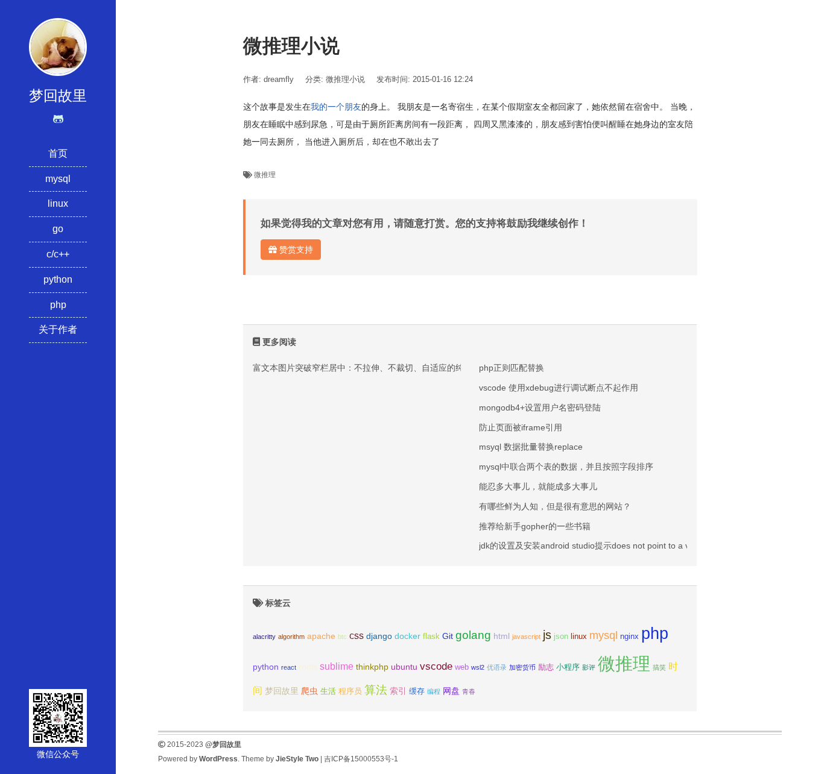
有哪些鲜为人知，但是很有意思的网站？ (555, 506)
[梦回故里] (58, 46)
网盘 (451, 691)
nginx (629, 636)
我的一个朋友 (336, 107)
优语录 (497, 667)
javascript (526, 636)
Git (447, 636)
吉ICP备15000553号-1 (361, 759)
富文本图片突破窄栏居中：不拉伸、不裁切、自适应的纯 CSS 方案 (377, 368)
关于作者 (58, 329)
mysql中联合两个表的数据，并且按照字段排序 (566, 466)
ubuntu (404, 667)
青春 (468, 691)
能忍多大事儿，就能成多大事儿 (538, 486)
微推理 (265, 175)
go (57, 229)
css (356, 636)
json (561, 636)
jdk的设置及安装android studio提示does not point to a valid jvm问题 (607, 545)
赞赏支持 (295, 249)
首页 (58, 153)
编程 (433, 691)
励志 (546, 667)
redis (308, 667)
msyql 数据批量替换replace (531, 447)
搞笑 (659, 667)
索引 (398, 691)
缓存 (417, 691)
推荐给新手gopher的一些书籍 (535, 526)
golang (473, 635)
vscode (436, 666)
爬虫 (309, 691)
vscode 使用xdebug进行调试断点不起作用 (558, 387)
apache (321, 636)
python (57, 279)
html (501, 636)
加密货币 (522, 667)
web (462, 667)
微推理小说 (345, 79)
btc (342, 636)
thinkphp (372, 667)
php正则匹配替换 (511, 368)
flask (431, 636)
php (58, 305)
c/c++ (57, 254)
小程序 (568, 667)
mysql (58, 179)
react (288, 667)
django (379, 636)
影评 (588, 667)
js (547, 634)
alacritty (264, 636)
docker (407, 636)
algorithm (291, 636)
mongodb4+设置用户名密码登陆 (540, 407)
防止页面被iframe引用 (520, 427)
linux (58, 203)
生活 (328, 691)
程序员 (350, 691)
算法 (375, 690)
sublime (336, 666)
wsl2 (477, 667)
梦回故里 (282, 691)
